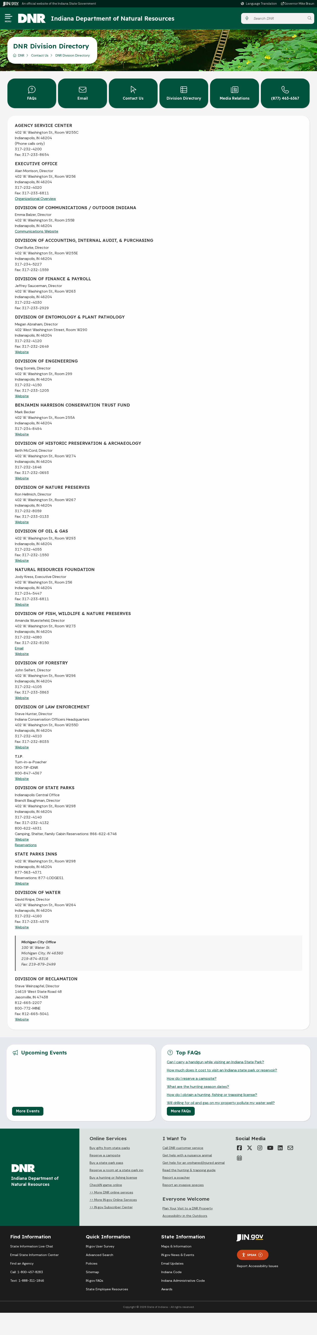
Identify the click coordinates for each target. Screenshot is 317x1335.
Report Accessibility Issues (257, 1266)
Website (22, 352)
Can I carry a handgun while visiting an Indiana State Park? (215, 1062)
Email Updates (172, 1263)
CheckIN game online (106, 1185)
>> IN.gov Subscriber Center (111, 1207)
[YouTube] (270, 1148)
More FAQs (181, 1111)
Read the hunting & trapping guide (189, 1170)
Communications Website (36, 231)
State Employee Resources (107, 1289)
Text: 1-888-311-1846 (27, 1280)
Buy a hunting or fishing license (113, 1177)
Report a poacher (176, 1177)
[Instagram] (259, 1148)
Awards (166, 1289)
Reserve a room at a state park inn (116, 1170)
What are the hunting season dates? (198, 1086)
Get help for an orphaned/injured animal (193, 1163)
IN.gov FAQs (94, 1280)
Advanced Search (99, 1255)
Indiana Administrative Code (183, 1280)
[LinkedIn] (280, 1148)
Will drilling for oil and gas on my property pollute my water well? (221, 1102)
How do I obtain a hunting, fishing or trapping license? (212, 1094)
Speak (251, 1255)
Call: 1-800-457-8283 (26, 1272)
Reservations (26, 845)
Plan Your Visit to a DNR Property (187, 1208)
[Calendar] (239, 1158)
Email (19, 648)
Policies (91, 1263)
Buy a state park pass (106, 1163)
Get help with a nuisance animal (187, 1155)
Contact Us (40, 55)
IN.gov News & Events (177, 1255)
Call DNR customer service (182, 1148)
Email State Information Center (34, 1255)
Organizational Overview (35, 198)
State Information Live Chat (31, 1246)
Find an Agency (22, 1263)
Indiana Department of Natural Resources (112, 18)
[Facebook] (239, 1148)
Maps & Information (176, 1246)
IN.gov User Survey (100, 1246)
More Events (27, 1111)
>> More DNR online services (111, 1192)
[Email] (290, 1148)
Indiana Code (171, 1272)
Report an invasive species (183, 1185)
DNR (21, 55)
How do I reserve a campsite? (192, 1078)
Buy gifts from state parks (110, 1148)
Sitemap (92, 1272)
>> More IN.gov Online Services (113, 1200)
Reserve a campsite (105, 1155)
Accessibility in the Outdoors (184, 1216)
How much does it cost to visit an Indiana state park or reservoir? (222, 1070)
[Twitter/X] (249, 1148)
